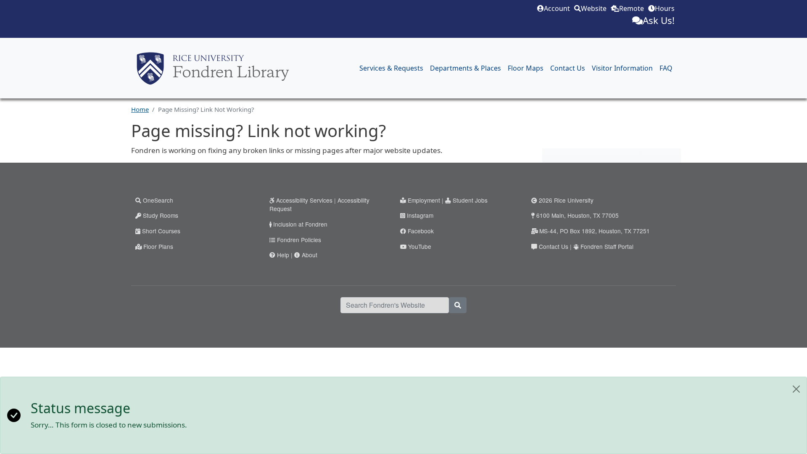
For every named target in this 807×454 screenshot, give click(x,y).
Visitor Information (622, 68)
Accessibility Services (304, 200)
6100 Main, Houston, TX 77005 (577, 215)
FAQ (665, 68)
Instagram (420, 215)
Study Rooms (160, 215)
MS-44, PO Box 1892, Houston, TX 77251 (594, 231)
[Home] (213, 68)
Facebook (421, 231)
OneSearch (158, 200)
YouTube (419, 246)
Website (594, 8)
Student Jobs (470, 200)
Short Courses (161, 231)
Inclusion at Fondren (300, 224)
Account (557, 8)
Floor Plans (158, 246)
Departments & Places (465, 68)
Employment (424, 200)
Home (140, 109)
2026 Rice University (566, 200)
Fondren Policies (299, 239)
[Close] (796, 389)
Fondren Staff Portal (606, 246)
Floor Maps (525, 68)
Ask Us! (659, 20)
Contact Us (567, 68)
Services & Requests (391, 68)
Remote (631, 8)
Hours (665, 8)
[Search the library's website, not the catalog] (458, 305)
